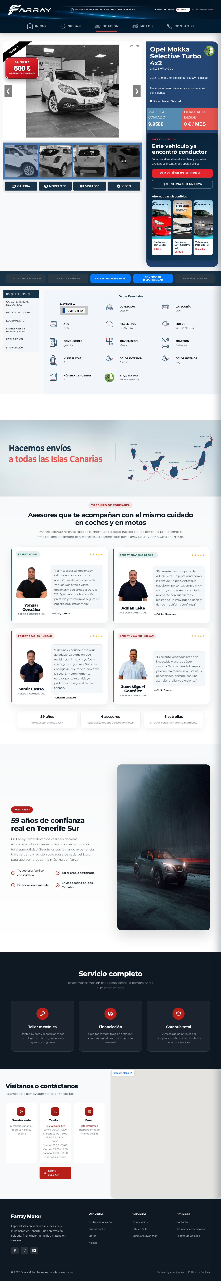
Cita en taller (140, 1229)
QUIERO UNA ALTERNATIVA (182, 184)
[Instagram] (24, 1250)
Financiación (140, 1222)
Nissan (93, 1242)
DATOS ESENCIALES (18, 294)
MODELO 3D (57, 186)
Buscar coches (98, 1229)
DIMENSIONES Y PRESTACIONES (15, 330)
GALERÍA (23, 186)
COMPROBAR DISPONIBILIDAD (153, 278)
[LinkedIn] (34, 1250)
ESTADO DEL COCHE (18, 312)
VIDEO (126, 186)
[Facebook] (15, 1250)
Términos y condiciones (190, 1229)
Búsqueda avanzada (144, 1235)
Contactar (182, 1222)
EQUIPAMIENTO (15, 320)
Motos (93, 1235)
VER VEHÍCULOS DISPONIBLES (182, 173)
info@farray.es (89, 1125)
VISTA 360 (92, 186)
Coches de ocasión (100, 1222)
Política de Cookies (188, 1235)
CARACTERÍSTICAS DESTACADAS (17, 303)
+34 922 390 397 (55, 1125)
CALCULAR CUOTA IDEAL (110, 278)
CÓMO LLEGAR (53, 1172)
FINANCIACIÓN (14, 347)
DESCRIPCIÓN (14, 339)
